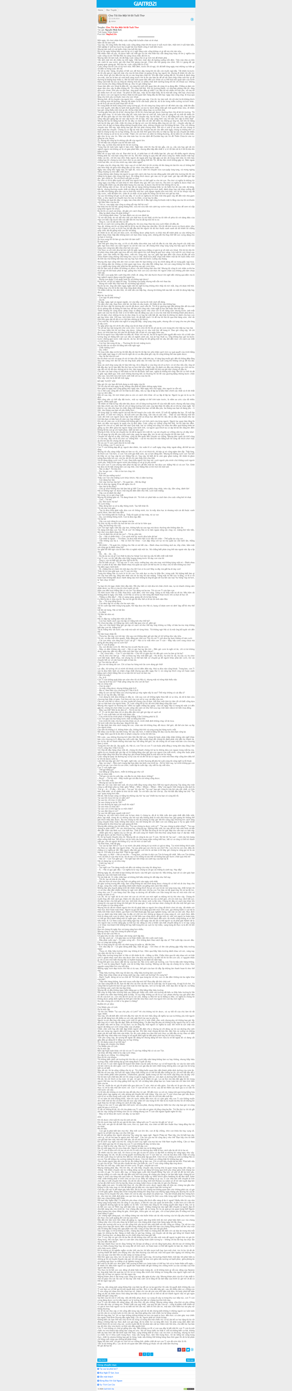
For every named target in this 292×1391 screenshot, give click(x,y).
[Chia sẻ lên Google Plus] (184, 1351)
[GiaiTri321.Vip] (145, 6)
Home (100, 10)
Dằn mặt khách (106, 1377)
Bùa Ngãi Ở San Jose (109, 1373)
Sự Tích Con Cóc (107, 1385)
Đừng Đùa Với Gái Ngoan (111, 1381)
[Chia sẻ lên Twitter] (188, 1351)
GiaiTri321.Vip (109, 1389)
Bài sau (190, 1360)
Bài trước (102, 1360)
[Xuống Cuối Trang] (192, 20)
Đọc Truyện (111, 10)
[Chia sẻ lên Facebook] (179, 1351)
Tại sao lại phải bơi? (109, 1369)
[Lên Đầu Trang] (192, 1350)
